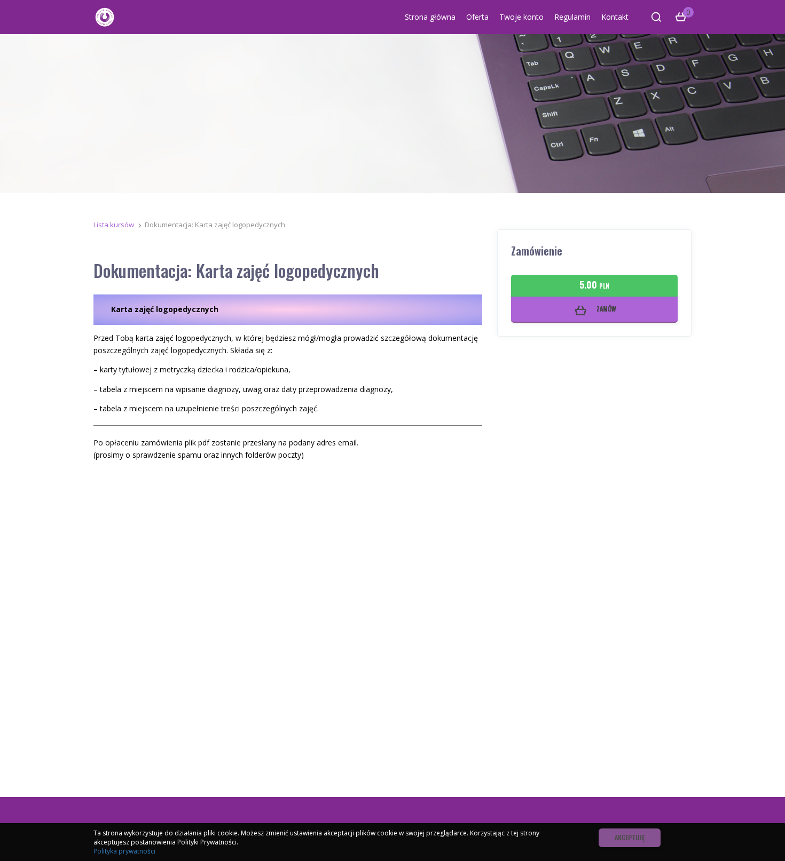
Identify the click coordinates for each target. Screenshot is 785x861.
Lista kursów (113, 224)
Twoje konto (521, 17)
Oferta (477, 17)
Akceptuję (630, 837)
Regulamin (572, 17)
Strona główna (430, 17)
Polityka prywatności (124, 851)
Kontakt (615, 17)
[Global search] (656, 17)
